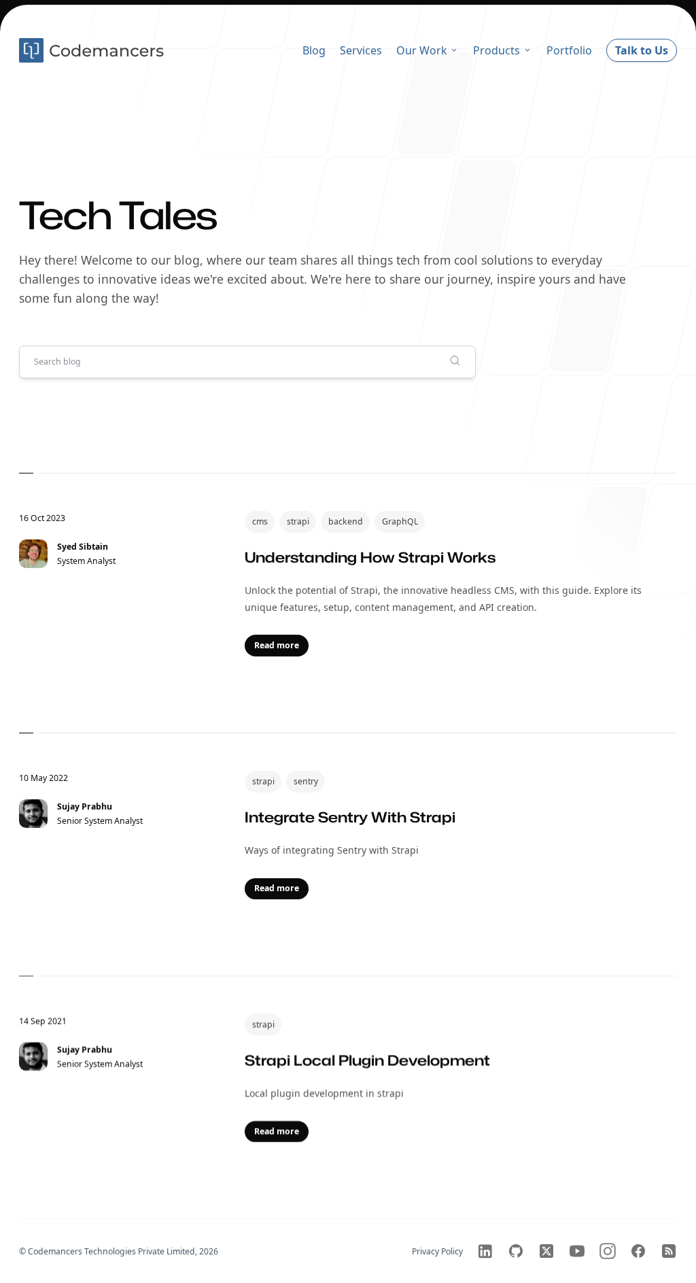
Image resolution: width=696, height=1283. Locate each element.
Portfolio (569, 51)
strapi (298, 521)
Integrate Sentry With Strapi (350, 816)
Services (361, 51)
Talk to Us (641, 50)
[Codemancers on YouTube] (577, 1251)
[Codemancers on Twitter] (546, 1251)
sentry (306, 781)
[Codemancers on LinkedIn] (485, 1251)
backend (345, 521)
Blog (314, 51)
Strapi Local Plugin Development (367, 1059)
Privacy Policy (437, 1251)
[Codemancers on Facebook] (638, 1251)
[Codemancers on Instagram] (607, 1251)
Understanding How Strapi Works (370, 557)
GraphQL (400, 521)
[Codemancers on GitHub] (516, 1251)
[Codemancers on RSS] (669, 1251)
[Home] (93, 50)
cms (260, 521)
